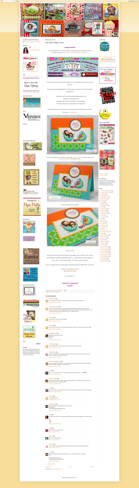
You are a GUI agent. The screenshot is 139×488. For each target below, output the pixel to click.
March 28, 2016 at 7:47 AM (55, 347)
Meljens (102, 220)
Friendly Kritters (103, 205)
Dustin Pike (102, 200)
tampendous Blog (70, 271)
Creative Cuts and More (105, 192)
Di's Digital (102, 193)
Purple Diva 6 (52, 298)
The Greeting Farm (104, 246)
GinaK (101, 207)
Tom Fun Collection (104, 252)
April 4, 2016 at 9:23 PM (54, 439)
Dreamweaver (103, 198)
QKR (101, 228)
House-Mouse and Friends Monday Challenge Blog (75, 52)
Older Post (91, 466)
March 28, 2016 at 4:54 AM (55, 313)
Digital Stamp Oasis (104, 197)
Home (70, 466)
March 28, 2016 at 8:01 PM (55, 383)
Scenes (102, 233)
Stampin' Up (103, 243)
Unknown (51, 325)
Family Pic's (103, 203)
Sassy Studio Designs (105, 231)
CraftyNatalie (52, 404)
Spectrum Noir (103, 238)
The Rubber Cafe (104, 248)
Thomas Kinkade (104, 251)
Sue (50, 414)
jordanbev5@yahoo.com (54, 361)
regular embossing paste (65, 158)
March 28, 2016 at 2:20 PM (55, 374)
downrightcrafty (52, 333)
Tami (50, 428)
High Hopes (103, 210)
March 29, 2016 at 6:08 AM (55, 391)
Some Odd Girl (103, 236)
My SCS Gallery (103, 175)
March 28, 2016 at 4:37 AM (55, 302)
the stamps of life (104, 261)
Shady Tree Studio (104, 234)
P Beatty (51, 317)
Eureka (102, 202)
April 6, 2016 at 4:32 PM (54, 447)
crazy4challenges (104, 256)
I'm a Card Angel (104, 173)
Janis (50, 452)
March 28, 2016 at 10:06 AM (55, 357)
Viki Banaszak (52, 344)
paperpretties (103, 257)
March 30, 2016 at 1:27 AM (55, 410)
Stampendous (57, 291)
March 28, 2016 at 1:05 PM (55, 366)
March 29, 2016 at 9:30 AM (55, 399)
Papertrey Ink (103, 225)
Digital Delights (103, 195)
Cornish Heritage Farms (105, 190)
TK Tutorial (102, 244)
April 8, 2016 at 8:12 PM (54, 461)
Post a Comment (51, 464)
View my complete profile (34, 49)
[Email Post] (65, 290)
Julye (50, 388)
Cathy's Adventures (53, 306)
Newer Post (48, 466)
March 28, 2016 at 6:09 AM (55, 321)
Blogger (75, 477)
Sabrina (51, 396)
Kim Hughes (103, 216)
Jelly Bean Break (73, 112)
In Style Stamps (103, 213)
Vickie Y (51, 436)
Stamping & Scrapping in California (60, 7)
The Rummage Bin (104, 249)
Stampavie (102, 239)
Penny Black (103, 226)
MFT (101, 218)
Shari (50, 370)
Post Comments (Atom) (56, 469)
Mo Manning (103, 221)
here (74, 276)
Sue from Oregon (53, 378)
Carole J (51, 444)
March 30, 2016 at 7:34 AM (55, 423)
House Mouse (51, 291)
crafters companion (104, 254)
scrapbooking (103, 259)
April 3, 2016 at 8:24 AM (54, 431)
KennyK (102, 215)
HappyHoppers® (104, 208)
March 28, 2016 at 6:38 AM (55, 339)
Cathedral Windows (76, 157)
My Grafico (102, 223)
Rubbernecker (103, 230)
